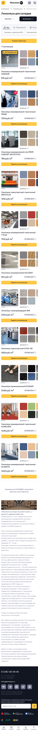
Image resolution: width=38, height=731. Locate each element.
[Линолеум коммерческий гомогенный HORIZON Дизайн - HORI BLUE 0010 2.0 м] (31, 61)
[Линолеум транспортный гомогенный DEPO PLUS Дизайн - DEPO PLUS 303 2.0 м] (31, 174)
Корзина (25, 729)
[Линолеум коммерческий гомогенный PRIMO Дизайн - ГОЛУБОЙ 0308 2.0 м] (23, 102)
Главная (3, 729)
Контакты (34, 729)
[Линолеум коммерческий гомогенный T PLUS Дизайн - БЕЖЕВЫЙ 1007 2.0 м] (31, 222)
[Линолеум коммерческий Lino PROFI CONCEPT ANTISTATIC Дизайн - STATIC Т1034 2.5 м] (31, 134)
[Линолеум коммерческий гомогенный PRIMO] (9, 98)
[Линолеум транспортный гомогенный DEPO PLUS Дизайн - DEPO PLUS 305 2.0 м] (31, 182)
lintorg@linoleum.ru (8, 682)
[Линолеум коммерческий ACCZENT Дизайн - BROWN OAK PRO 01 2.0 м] (31, 263)
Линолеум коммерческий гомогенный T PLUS (18, 233)
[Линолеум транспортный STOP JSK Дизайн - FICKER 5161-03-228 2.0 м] (23, 330)
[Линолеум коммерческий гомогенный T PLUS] (9, 219)
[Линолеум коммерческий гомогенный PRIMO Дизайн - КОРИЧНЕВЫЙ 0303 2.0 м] (31, 102)
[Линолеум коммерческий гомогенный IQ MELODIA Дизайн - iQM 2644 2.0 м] (23, 414)
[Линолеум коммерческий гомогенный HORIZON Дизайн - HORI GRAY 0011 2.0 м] (23, 61)
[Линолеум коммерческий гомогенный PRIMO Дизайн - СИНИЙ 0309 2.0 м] (23, 94)
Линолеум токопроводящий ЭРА (15, 310)
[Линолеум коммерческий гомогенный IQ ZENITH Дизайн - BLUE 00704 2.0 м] (31, 454)
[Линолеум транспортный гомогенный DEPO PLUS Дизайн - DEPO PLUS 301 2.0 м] (23, 182)
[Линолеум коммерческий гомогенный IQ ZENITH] (9, 451)
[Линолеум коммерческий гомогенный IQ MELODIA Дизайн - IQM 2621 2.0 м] (31, 406)
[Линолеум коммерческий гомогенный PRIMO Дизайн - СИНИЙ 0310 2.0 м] (31, 94)
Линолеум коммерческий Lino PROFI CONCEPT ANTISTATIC (17, 153)
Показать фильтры (19, 41)
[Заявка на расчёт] (29, 3)
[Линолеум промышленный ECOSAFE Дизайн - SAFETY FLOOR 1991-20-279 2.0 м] (31, 368)
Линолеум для (17, 9)
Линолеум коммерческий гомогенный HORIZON (18, 72)
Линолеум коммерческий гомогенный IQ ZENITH (18, 465)
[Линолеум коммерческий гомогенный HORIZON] (9, 58)
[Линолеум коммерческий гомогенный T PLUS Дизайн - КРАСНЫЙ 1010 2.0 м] (31, 214)
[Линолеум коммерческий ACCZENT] (9, 259)
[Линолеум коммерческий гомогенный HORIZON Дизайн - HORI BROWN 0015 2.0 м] (31, 53)
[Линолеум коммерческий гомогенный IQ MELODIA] (9, 411)
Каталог (11, 729)
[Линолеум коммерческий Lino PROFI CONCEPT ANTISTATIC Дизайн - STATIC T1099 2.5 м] (23, 134)
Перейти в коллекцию (19, 84)
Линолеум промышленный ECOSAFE (17, 386)
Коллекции (28, 19)
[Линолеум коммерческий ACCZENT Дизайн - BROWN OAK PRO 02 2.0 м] (31, 255)
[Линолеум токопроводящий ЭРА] (9, 297)
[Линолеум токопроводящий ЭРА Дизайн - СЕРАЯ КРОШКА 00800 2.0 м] (23, 293)
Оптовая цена (29, 78)
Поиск (18, 729)
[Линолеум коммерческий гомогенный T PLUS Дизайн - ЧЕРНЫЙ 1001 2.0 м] (23, 222)
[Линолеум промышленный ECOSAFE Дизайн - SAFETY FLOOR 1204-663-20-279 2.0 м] (23, 368)
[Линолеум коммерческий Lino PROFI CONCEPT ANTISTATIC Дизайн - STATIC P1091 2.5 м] (23, 142)
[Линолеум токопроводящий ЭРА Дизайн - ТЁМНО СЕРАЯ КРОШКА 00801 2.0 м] (23, 301)
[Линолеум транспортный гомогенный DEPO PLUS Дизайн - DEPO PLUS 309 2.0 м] (23, 174)
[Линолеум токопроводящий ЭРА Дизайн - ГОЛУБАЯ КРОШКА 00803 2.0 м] (31, 301)
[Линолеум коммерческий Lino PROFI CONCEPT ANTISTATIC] (9, 139)
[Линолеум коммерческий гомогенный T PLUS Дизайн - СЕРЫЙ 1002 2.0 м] (23, 214)
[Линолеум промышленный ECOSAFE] (9, 373)
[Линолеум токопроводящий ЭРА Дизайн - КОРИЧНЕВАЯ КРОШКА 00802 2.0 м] (31, 293)
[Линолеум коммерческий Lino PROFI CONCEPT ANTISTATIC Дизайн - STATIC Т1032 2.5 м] (31, 142)
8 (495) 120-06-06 (35, 3)
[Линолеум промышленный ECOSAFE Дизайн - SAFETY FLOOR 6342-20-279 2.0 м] (31, 376)
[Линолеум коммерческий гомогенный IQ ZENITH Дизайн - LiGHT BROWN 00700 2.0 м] (23, 454)
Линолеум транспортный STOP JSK (17, 348)
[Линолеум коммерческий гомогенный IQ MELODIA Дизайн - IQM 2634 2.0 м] (23, 406)
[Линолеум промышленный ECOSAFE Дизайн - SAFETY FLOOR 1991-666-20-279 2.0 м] (23, 376)
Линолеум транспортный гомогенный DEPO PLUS (18, 193)
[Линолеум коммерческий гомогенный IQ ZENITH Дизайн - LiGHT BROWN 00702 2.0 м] (31, 446)
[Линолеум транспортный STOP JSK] (9, 335)
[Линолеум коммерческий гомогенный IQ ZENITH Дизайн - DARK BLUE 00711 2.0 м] (23, 446)
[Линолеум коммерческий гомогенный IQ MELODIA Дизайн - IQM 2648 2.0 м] (31, 414)
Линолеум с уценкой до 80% (13, 32)
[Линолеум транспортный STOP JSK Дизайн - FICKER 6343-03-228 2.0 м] (31, 338)
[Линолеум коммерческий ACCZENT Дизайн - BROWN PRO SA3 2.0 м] (23, 263)
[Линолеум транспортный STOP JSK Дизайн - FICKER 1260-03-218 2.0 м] (23, 338)
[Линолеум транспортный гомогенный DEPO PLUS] (9, 179)
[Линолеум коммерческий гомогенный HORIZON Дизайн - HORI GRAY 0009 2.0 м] (23, 53)
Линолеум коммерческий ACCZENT (17, 273)
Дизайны (10, 19)
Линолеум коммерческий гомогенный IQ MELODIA (18, 425)
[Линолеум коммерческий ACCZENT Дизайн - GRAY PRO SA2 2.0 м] (23, 255)
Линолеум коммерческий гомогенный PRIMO (18, 113)
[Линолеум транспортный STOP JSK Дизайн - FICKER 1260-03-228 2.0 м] (31, 330)
